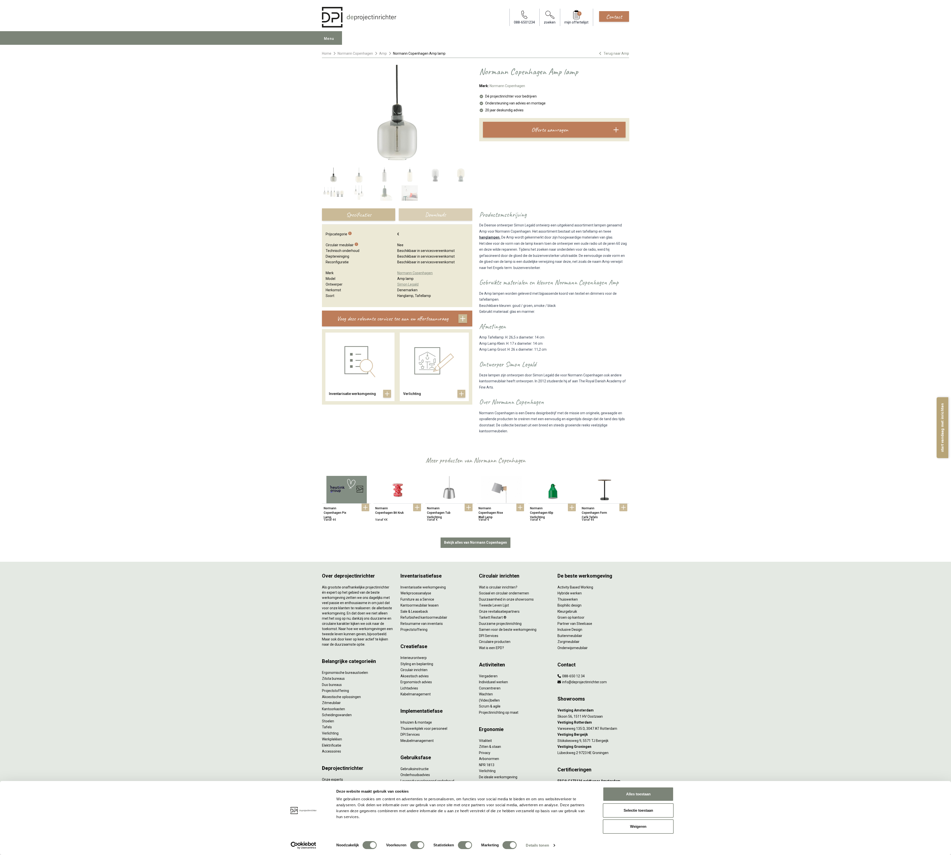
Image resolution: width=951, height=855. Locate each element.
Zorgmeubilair (568, 642)
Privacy (484, 753)
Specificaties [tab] (358, 214)
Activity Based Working (575, 587)
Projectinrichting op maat (498, 712)
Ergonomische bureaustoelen (345, 673)
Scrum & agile (490, 706)
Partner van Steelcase (574, 624)
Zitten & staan (490, 747)
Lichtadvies (409, 688)
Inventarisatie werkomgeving (423, 587)
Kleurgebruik (567, 611)
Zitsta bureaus (333, 679)
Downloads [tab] (435, 214)
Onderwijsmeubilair (572, 648)
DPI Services (410, 734)
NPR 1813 (486, 765)
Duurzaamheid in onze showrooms (506, 599)
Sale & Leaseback (414, 611)
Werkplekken (332, 739)
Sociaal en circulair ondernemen (504, 593)
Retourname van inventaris (421, 624)
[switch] (417, 845)
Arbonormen (489, 759)
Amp (383, 53)
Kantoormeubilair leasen (419, 605)
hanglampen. (490, 237)
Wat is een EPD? (491, 648)
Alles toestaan (638, 794)
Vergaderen (488, 676)
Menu (329, 39)
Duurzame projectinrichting (500, 624)
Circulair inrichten (413, 670)
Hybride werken (569, 593)
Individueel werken (493, 682)
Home (326, 53)
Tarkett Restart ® (492, 617)
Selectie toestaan (638, 810)
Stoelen (328, 721)
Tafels (327, 727)
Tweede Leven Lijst (494, 605)
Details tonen (537, 845)
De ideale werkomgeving (498, 777)
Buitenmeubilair (569, 636)
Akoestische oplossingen (341, 697)
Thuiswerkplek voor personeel (423, 729)
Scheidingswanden (337, 715)
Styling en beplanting (416, 664)
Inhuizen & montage (416, 722)
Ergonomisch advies (416, 682)
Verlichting (330, 733)
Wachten (486, 694)
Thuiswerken (567, 599)
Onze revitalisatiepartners (499, 611)
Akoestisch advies (414, 676)
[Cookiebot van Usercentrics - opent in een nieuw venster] (303, 845)
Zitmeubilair (331, 703)
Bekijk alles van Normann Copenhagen (475, 542)
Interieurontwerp (413, 658)
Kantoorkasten (333, 709)
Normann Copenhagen (355, 53)
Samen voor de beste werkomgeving (507, 630)
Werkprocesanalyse (415, 593)
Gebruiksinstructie (414, 769)
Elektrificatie (331, 745)
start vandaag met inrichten (942, 427)
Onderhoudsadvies (415, 775)
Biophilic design (569, 605)
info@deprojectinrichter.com (584, 682)
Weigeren (638, 826)
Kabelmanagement (415, 694)
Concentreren (490, 688)
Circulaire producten (494, 642)
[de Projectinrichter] (359, 17)
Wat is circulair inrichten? (498, 587)
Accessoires (331, 751)
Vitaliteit (485, 741)
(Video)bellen (489, 700)
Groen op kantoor (570, 617)
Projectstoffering (335, 691)
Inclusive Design (569, 630)
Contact (614, 16)
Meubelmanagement (417, 741)
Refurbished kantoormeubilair (423, 617)
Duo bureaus (332, 685)
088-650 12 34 (573, 676)
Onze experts (332, 780)
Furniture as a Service (417, 599)
